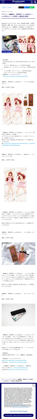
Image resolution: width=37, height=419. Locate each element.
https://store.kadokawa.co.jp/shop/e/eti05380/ (15, 76)
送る (32, 7)
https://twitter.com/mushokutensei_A (18, 369)
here (11, 394)
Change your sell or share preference (20, 406)
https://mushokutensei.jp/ (21, 367)
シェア (27, 7)
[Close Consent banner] (34, 385)
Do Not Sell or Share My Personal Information (14, 404)
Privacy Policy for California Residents (18, 411)
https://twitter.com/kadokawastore (18, 362)
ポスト (21, 7)
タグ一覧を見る (8, 7)
